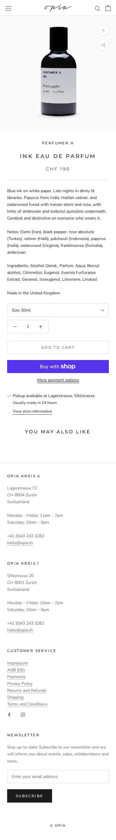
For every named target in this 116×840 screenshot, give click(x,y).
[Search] (97, 8)
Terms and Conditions (27, 704)
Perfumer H (58, 143)
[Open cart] (108, 8)
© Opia (58, 825)
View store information (32, 411)
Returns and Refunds (26, 690)
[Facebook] (9, 714)
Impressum (17, 663)
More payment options (58, 380)
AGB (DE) (16, 670)
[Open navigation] (8, 8)
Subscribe (29, 796)
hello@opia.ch (20, 543)
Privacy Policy (19, 683)
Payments (16, 677)
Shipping (15, 697)
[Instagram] (23, 714)
